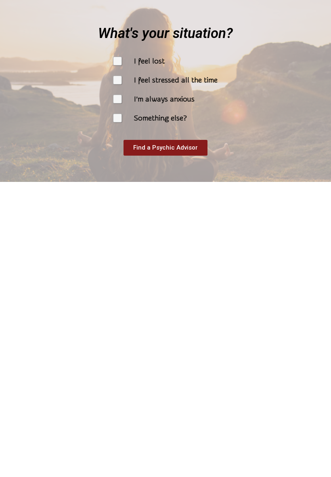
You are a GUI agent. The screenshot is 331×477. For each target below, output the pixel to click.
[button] (165, 148)
